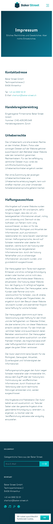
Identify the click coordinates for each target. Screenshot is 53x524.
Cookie (18, 507)
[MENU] (47, 5)
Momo (14, 507)
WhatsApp (5, 507)
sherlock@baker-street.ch (24, 95)
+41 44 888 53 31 (17, 92)
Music (9, 507)
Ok (44, 518)
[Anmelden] (44, 464)
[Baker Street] (26, 5)
